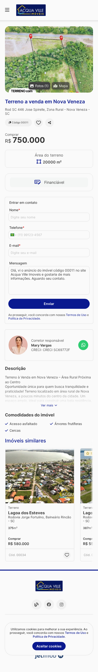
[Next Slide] (69, 475)
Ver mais (47, 405)
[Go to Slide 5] (45, 497)
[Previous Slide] (10, 475)
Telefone (16, 228)
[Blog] (37, 604)
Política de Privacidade (24, 318)
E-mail (14, 245)
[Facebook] (49, 604)
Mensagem (18, 263)
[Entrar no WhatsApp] (83, 345)
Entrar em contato (23, 202)
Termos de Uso (76, 315)
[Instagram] (61, 604)
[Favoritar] (38, 122)
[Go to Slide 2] (35, 497)
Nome (14, 210)
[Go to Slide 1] (31, 497)
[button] (49, 59)
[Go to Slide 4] (42, 497)
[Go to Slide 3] (38, 497)
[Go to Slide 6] (48, 497)
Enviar (49, 304)
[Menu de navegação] (7, 10)
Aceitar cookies (49, 646)
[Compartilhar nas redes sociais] (49, 122)
